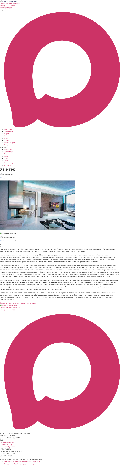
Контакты (7, 145)
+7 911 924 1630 (6, 8)
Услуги (6, 134)
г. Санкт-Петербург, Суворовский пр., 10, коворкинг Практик (7, 444)
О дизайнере (8, 131)
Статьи (6, 140)
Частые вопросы (10, 143)
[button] (60, 147)
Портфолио (8, 129)
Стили (6, 138)
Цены (6, 136)
